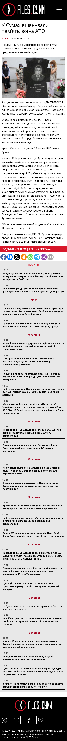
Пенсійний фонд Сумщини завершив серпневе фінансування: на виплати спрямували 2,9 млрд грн (33, 290)
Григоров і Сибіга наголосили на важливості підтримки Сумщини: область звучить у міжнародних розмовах (28, 361)
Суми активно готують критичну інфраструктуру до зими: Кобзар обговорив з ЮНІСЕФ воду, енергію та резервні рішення (32, 671)
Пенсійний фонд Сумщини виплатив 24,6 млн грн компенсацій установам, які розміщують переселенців (31, 432)
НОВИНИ (33, 265)
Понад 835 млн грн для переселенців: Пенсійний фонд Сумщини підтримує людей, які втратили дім (33, 535)
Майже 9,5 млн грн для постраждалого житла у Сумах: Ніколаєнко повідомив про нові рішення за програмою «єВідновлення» (32, 644)
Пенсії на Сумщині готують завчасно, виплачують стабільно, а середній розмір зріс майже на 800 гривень (32, 621)
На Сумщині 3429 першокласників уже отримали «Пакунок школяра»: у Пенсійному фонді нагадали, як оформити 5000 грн (32, 276)
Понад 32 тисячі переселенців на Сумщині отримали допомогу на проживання (27, 658)
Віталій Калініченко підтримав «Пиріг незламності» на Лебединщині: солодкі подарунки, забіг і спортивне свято (33, 346)
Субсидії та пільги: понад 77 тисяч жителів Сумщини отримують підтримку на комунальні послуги (30, 586)
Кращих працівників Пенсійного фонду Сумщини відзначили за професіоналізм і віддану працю (31, 325)
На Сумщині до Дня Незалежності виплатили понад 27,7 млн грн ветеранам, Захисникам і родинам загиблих (33, 391)
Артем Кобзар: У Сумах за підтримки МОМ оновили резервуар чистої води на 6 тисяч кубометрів (32, 507)
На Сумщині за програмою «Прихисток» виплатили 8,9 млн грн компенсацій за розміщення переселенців (33, 520)
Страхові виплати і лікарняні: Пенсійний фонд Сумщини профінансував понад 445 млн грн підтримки (29, 448)
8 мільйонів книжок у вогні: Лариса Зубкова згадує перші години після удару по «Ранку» (32, 685)
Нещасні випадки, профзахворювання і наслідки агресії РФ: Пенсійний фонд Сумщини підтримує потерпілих (31, 376)
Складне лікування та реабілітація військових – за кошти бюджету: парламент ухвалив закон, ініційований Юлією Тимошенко (32, 571)
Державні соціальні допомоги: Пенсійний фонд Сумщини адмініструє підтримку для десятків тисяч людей (30, 485)
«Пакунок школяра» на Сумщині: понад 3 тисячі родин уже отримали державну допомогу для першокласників (31, 470)
